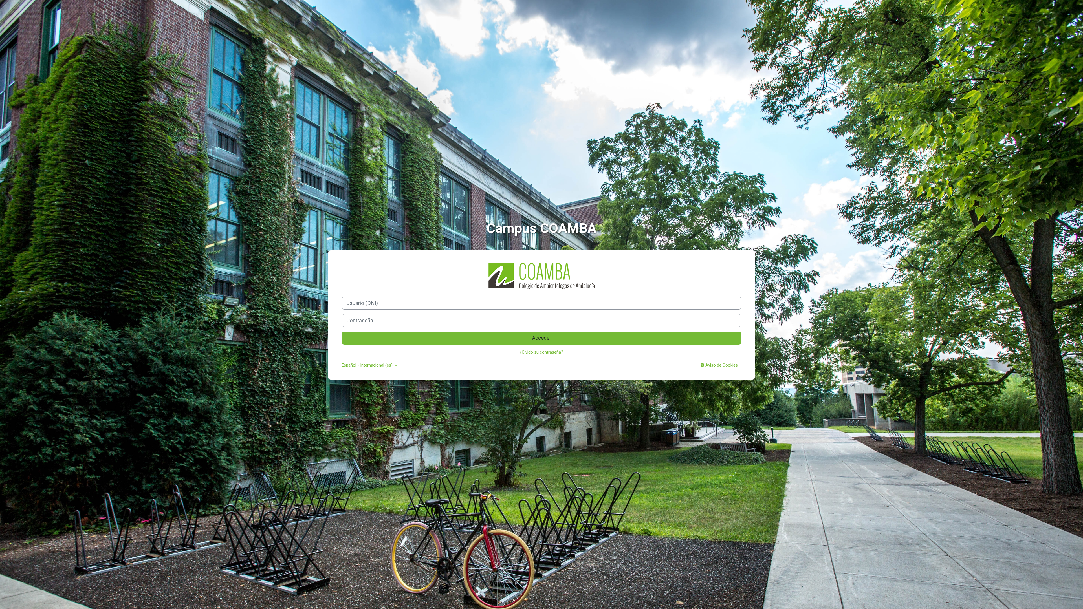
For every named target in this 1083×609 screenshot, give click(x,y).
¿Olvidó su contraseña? (541, 352)
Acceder (541, 338)
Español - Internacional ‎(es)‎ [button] (368, 365)
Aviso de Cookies (721, 365)
